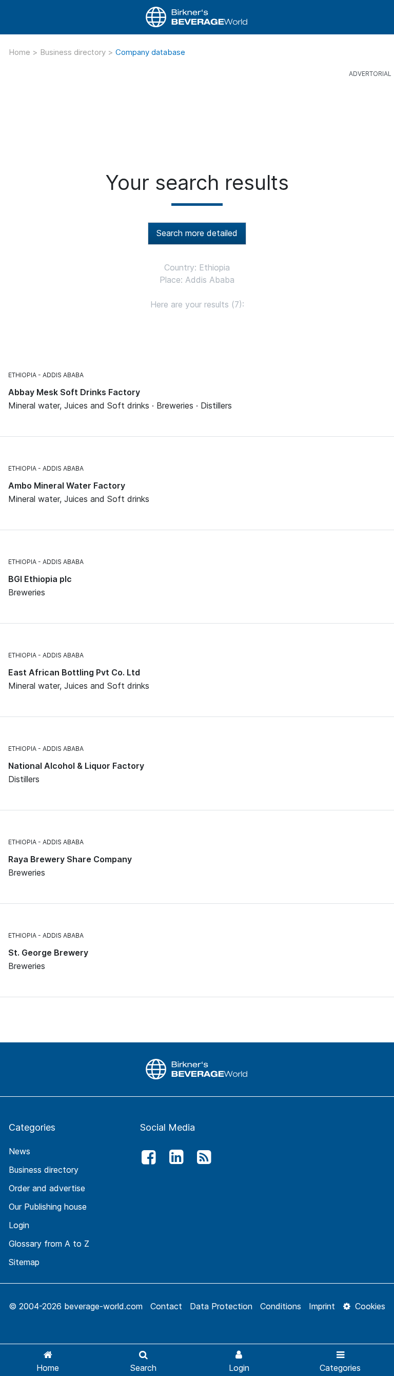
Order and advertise (47, 1188)
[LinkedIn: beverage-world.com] (173, 1157)
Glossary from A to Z (49, 1243)
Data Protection (221, 1306)
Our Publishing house (48, 1206)
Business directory (74, 52)
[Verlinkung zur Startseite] (197, 1068)
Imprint (322, 1306)
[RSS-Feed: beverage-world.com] (201, 1157)
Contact (166, 1306)
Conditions (280, 1306)
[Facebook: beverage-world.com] (146, 1157)
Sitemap (24, 1262)
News (19, 1151)
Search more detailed (197, 233)
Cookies (368, 1306)
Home (20, 52)
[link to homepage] (197, 17)
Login (19, 1225)
